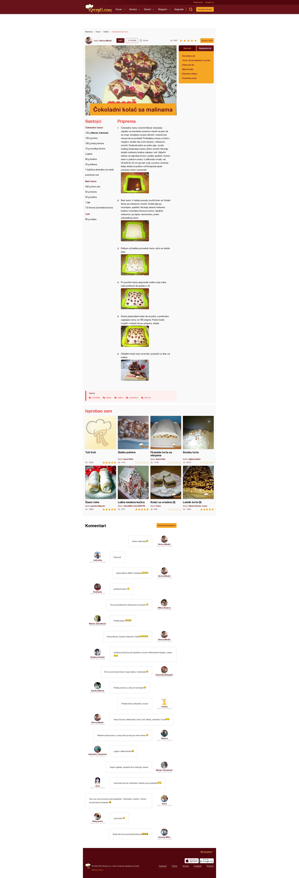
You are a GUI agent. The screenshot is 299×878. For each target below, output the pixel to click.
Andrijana (97, 592)
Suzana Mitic (164, 837)
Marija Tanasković (164, 770)
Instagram (197, 866)
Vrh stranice (206, 852)
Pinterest (210, 866)
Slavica (164, 738)
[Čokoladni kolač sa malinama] (146, 182)
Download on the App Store (192, 860)
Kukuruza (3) (188, 65)
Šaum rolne (100, 488)
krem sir (147, 397)
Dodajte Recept (205, 9)
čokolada (96, 397)
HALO (100, 870)
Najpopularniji (205, 48)
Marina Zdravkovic (97, 623)
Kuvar (119, 9)
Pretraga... (190, 9)
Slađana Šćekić (97, 657)
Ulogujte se (209, 2)
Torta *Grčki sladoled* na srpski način (196, 60)
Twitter (174, 866)
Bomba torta (198, 440)
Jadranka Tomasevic (97, 754)
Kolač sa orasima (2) (165, 488)
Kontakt (136, 866)
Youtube (185, 866)
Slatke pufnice (133, 440)
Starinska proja (189, 78)
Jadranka (97, 560)
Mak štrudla (187, 69)
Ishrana (133, 9)
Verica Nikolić (105, 40)
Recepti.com (98, 8)
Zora (97, 786)
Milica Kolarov (164, 608)
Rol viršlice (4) (188, 56)
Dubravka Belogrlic (164, 675)
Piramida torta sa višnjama (165, 440)
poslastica (133, 397)
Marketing (128, 866)
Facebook (163, 866)
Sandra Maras (97, 691)
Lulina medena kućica (133, 488)
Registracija (198, 2)
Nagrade (179, 9)
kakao (108, 397)
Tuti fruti (100, 440)
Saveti (147, 9)
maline (120, 397)
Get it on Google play (207, 860)
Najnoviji (187, 48)
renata (164, 706)
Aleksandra (97, 821)
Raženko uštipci (189, 74)
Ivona (164, 803)
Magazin (162, 9)
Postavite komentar (166, 525)
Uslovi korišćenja (118, 866)
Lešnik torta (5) (198, 488)
